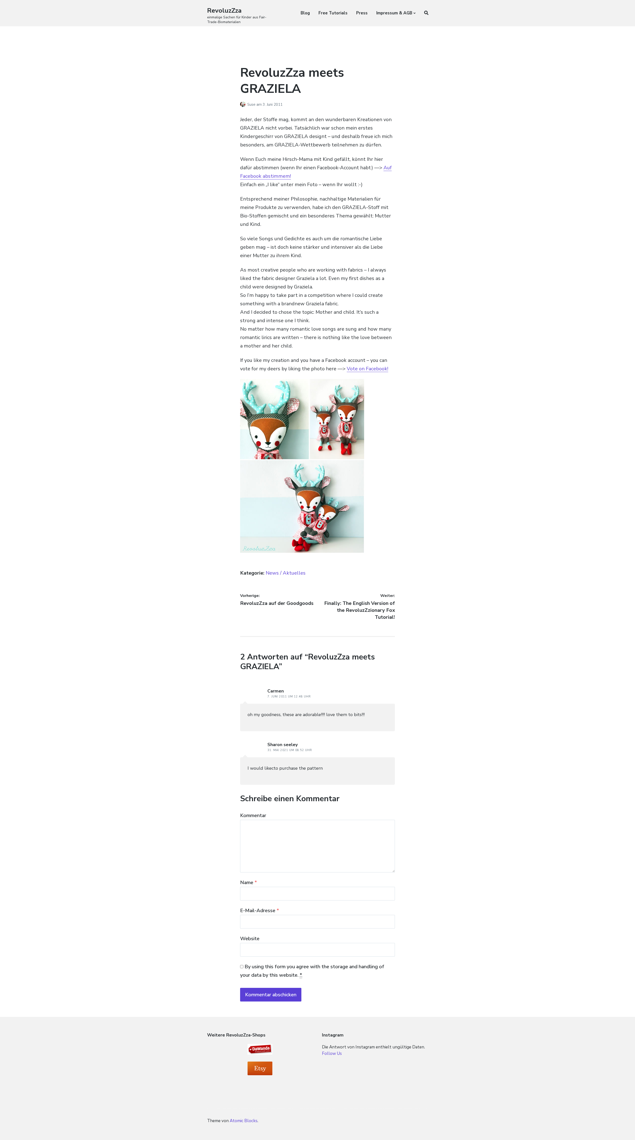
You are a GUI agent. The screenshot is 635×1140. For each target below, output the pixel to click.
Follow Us (332, 1053)
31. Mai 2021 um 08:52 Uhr (289, 750)
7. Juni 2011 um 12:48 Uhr (289, 696)
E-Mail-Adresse (259, 910)
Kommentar (253, 815)
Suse (251, 104)
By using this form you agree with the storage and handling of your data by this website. (312, 970)
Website (249, 938)
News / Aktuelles (286, 573)
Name (248, 882)
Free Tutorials (333, 13)
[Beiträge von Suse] (243, 104)
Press (362, 13)
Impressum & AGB (394, 13)
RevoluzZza (224, 10)
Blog (305, 13)
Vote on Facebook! (367, 368)
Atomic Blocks (243, 1121)
